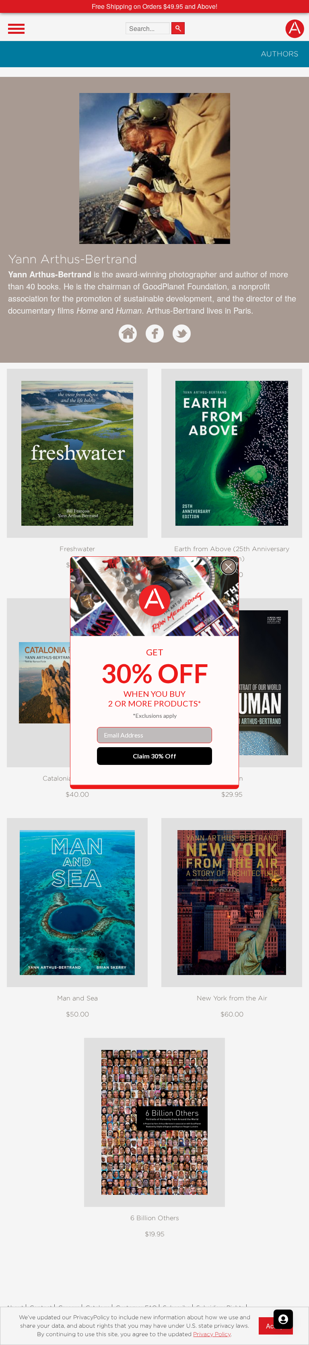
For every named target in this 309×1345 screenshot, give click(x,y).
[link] (154, 601)
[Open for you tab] (283, 1319)
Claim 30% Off (154, 756)
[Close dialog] (228, 567)
